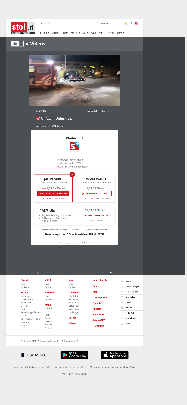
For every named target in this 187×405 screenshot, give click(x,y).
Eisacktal (25, 306)
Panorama (74, 292)
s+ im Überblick (101, 280)
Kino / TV (49, 328)
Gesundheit (74, 306)
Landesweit (26, 296)
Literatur (49, 321)
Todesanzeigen (131, 292)
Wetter (128, 281)
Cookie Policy (51, 367)
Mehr (119, 33)
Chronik (55, 33)
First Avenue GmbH (78, 374)
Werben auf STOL (28, 341)
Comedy (97, 303)
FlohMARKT (98, 326)
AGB (26, 367)
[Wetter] (125, 23)
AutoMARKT (99, 320)
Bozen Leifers (27, 299)
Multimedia (74, 309)
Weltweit (25, 287)
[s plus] (136, 23)
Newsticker (130, 297)
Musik (47, 315)
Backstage (73, 312)
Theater (48, 318)
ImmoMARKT (99, 314)
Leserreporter (100, 297)
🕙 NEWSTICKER (104, 23)
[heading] (74, 118)
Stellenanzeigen (132, 286)
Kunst (47, 311)
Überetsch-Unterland (30, 319)
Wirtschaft (75, 33)
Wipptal (24, 325)
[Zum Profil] (131, 23)
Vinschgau (25, 322)
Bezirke (43, 33)
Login (127, 323)
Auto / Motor (74, 302)
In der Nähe (130, 313)
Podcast (97, 309)
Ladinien (25, 309)
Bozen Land (26, 302)
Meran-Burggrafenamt (31, 312)
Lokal (23, 284)
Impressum (18, 367)
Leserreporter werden (50, 341)
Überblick (49, 308)
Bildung (48, 324)
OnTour (72, 317)
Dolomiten (130, 308)
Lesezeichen (130, 318)
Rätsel (96, 292)
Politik (65, 33)
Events (111, 33)
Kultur (93, 33)
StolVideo (41, 111)
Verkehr (128, 302)
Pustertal (25, 315)
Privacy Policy (36, 367)
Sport (85, 33)
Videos (102, 33)
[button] (112, 111)
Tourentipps (69, 341)
